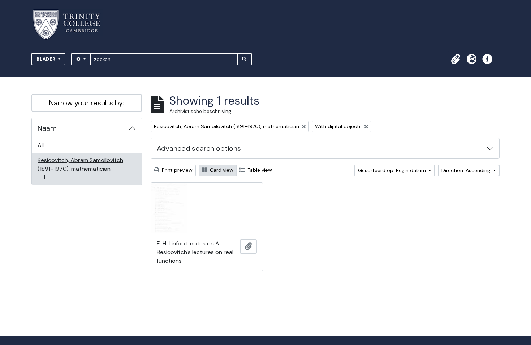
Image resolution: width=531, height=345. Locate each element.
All (41, 145)
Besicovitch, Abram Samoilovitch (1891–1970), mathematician (80, 168)
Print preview (176, 170)
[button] (455, 59)
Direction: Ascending (466, 170)
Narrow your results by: (86, 103)
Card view (220, 170)
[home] (71, 24)
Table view (259, 170)
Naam (47, 128)
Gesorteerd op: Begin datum (392, 170)
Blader (46, 59)
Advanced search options (199, 148)
